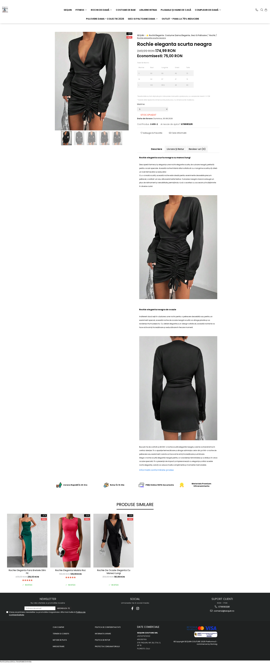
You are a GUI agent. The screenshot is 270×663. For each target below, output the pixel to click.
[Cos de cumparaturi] (266, 10)
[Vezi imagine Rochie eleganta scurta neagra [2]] (92, 138)
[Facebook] (132, 608)
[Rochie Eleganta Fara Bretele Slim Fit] (27, 541)
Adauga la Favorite (152, 133)
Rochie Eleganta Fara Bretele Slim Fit (27, 572)
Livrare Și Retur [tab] (175, 149)
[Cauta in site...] (262, 10)
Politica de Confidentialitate (108, 627)
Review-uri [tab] (197, 149)
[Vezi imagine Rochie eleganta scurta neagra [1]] (79, 138)
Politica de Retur (102, 640)
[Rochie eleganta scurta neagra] (92, 81)
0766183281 (224, 606)
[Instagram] (137, 608)
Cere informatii (178, 133)
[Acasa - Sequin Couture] (16, 10)
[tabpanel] (92, 81)
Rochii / (213, 35)
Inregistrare (58, 646)
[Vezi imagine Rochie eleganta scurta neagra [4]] (117, 138)
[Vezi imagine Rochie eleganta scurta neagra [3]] (104, 138)
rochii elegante (177, 164)
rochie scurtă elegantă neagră (180, 447)
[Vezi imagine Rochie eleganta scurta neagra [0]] (66, 138)
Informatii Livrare (103, 633)
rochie (166, 175)
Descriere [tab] (156, 149)
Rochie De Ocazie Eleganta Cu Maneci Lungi (113, 572)
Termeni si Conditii (61, 633)
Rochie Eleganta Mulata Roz (70, 570)
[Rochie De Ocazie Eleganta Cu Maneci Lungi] (113, 541)
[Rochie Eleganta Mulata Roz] (70, 541)
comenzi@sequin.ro (223, 610)
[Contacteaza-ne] (257, 10)
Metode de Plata (60, 640)
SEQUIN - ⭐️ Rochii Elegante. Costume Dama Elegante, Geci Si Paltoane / (173, 35)
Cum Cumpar (58, 627)
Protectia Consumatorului (107, 646)
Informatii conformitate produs (156, 470)
